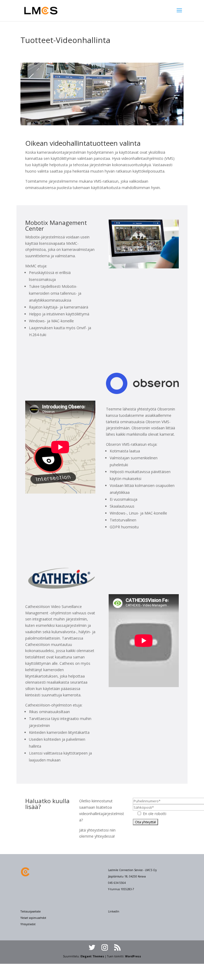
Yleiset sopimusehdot (33, 918)
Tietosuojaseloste (30, 911)
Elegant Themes (92, 956)
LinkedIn (113, 911)
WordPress (133, 956)
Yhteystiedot (28, 924)
